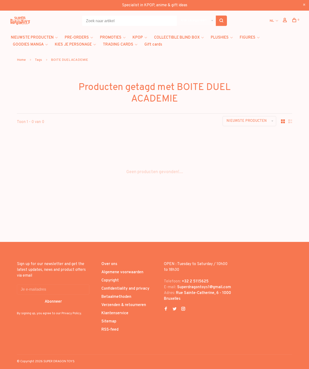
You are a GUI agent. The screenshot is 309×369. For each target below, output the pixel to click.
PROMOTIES (110, 37)
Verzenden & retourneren (123, 305)
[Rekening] (285, 21)
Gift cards (153, 44)
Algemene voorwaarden (122, 272)
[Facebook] (166, 309)
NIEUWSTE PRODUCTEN (32, 37)
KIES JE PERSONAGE (73, 44)
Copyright (110, 280)
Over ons (109, 264)
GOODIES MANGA (28, 44)
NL (272, 21)
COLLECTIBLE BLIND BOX (177, 37)
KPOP (138, 37)
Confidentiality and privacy (125, 288)
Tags (38, 60)
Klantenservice (114, 313)
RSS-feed (110, 329)
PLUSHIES (220, 37)
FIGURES (247, 37)
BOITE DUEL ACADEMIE (69, 60)
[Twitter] (174, 309)
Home (21, 60)
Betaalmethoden (116, 296)
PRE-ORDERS (77, 37)
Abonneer (53, 301)
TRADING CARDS (118, 44)
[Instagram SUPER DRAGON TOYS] (183, 309)
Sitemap (108, 321)
